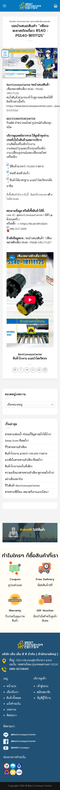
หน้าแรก (11, 686)
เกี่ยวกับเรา (12, 692)
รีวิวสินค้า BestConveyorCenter (22, 485)
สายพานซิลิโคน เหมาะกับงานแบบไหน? (27, 492)
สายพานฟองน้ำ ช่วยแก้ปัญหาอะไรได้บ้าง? (28, 434)
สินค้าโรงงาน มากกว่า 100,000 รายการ (26, 453)
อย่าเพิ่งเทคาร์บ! (14, 479)
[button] (30, 298)
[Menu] (4, 6)
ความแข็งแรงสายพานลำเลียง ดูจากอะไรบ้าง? (29, 472)
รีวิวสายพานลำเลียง (15, 447)
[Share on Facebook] (21, 370)
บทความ (11, 709)
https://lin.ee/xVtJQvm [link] (33, 223)
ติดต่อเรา (12, 715)
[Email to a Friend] (33, 370)
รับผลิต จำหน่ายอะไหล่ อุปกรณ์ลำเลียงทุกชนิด (30, 21)
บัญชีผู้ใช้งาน (44, 698)
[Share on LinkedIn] (45, 370)
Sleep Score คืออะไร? (17, 440)
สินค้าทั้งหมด (14, 698)
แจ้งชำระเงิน (14, 703)
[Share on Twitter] (27, 370)
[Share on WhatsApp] (15, 370)
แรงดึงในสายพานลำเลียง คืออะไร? (24, 459)
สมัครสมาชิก (43, 692)
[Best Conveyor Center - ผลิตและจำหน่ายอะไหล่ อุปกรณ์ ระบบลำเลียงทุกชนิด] (30, 6)
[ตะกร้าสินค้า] (56, 5)
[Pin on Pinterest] (39, 370)
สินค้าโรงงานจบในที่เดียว (18, 466)
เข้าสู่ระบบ (42, 686)
